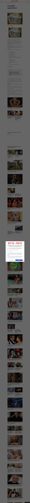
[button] (15, 251)
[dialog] (15, 251)
